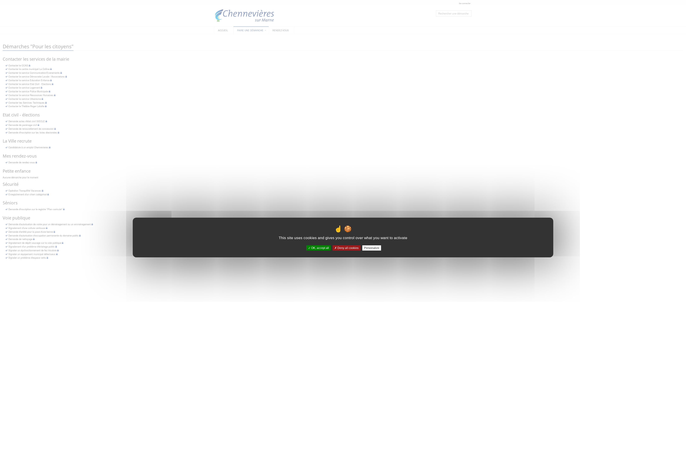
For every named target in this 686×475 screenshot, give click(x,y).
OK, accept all (319, 247)
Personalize (371, 247)
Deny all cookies (348, 247)
